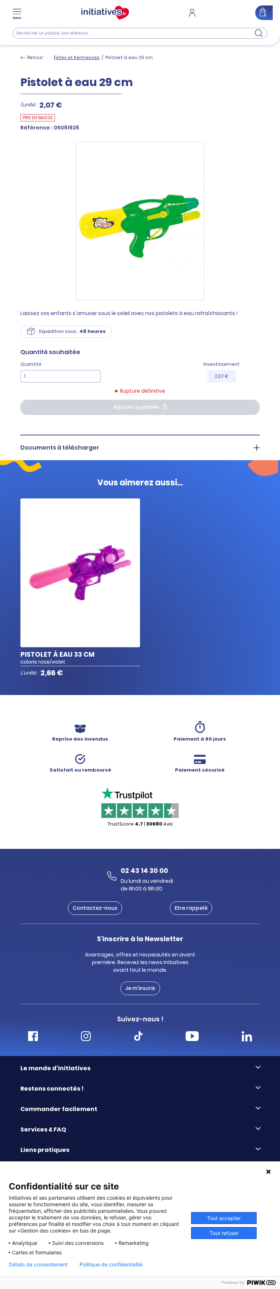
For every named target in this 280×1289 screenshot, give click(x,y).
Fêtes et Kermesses (77, 57)
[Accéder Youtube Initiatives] (192, 1037)
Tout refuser (224, 1233)
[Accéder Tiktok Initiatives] (138, 1037)
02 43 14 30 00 (144, 870)
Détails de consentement (38, 1264)
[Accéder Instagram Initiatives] (86, 1037)
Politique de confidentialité (111, 1264)
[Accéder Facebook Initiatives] (33, 1037)
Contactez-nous (95, 908)
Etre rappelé (191, 908)
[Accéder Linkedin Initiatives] (247, 1037)
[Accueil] (105, 12)
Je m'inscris (140, 988)
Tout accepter (224, 1218)
